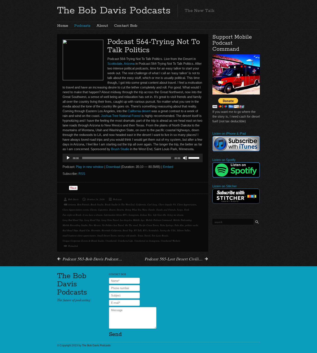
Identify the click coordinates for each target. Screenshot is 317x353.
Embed (168, 167)
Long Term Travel (110, 220)
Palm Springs (166, 225)
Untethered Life (125, 240)
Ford (186, 209)
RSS (81, 173)
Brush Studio (120, 149)
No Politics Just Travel (113, 225)
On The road (131, 225)
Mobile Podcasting (182, 220)
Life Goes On (159, 214)
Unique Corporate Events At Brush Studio (83, 240)
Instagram (134, 214)
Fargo (180, 209)
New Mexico (95, 225)
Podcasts (82, 25)
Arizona (72, 204)
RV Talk (138, 230)
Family (151, 209)
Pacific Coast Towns (149, 225)
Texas (140, 235)
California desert (139, 111)
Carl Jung (152, 204)
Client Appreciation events (76, 209)
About (102, 25)
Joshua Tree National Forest (121, 116)
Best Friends (83, 204)
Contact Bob (125, 25)
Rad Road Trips (70, 230)
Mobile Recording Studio (75, 225)
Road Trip (128, 230)
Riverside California (111, 230)
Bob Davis (73, 199)
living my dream (175, 214)
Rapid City (84, 230)
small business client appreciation (79, 235)
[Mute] (185, 158)
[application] (133, 158)
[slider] (194, 157)
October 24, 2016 (96, 199)
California (141, 204)
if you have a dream (92, 214)
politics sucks (191, 225)
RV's (145, 230)
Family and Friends (166, 209)
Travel (147, 235)
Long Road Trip (92, 220)
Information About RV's (115, 214)
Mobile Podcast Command (159, 220)
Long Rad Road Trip (73, 220)
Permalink (73, 245)
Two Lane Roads (160, 235)
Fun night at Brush (72, 214)
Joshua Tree (146, 214)
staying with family (127, 235)
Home (62, 25)
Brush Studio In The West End (120, 204)
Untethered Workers (170, 240)
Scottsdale (154, 230)
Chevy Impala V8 (167, 204)
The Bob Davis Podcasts (114, 10)
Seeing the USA (168, 230)
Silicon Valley (183, 230)
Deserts (120, 209)
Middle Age (138, 220)
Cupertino (103, 209)
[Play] (68, 158)
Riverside (95, 230)
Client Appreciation (186, 204)
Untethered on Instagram (146, 240)
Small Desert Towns (106, 235)
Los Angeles (126, 220)
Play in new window (90, 167)
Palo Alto (179, 225)
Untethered (110, 240)
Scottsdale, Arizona (121, 63)
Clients (93, 209)
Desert (112, 209)
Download (113, 167)
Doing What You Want (136, 209)
